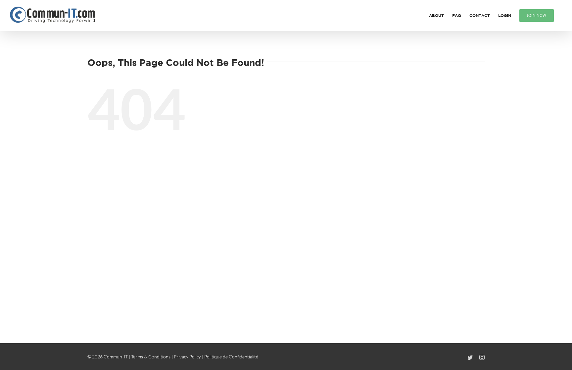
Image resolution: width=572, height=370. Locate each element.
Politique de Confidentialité (231, 356)
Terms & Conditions (150, 356)
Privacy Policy (187, 356)
